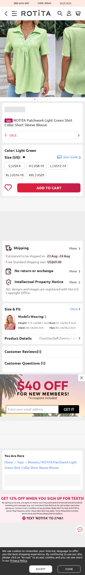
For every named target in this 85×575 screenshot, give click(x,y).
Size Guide (70, 157)
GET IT (69, 409)
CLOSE (69, 568)
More (73, 248)
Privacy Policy (18, 560)
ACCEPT (41, 568)
